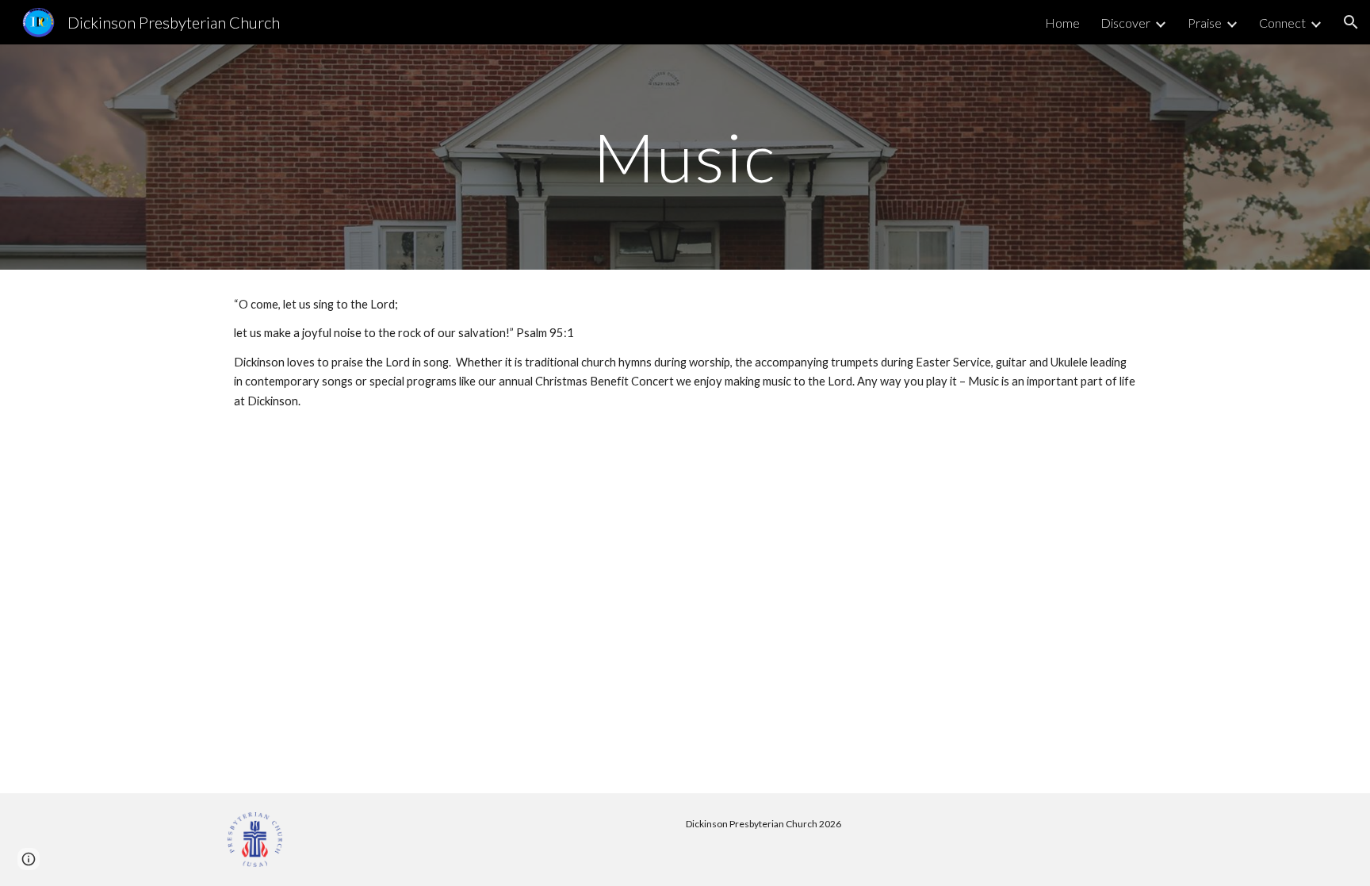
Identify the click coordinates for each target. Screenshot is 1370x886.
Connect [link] (1282, 22)
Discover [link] (1125, 22)
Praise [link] (1205, 22)
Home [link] (1062, 22)
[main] (685, 157)
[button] (1351, 22)
